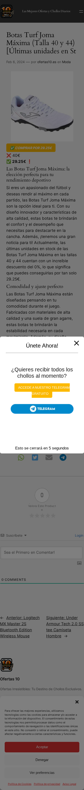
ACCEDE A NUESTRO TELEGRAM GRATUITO (44, 390)
